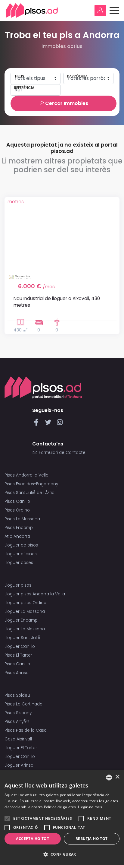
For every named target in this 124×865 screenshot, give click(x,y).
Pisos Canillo (17, 501)
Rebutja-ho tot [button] (92, 838)
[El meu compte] (100, 10)
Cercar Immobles (66, 103)
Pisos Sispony (18, 713)
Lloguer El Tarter (21, 748)
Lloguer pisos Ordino (25, 603)
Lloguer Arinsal (19, 765)
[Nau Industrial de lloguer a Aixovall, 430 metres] (62, 236)
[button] (62, 854)
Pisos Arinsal (17, 673)
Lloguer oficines (21, 554)
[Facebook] (37, 424)
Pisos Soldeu (17, 695)
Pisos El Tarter (18, 655)
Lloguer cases (19, 563)
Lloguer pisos (18, 585)
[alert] (62, 817)
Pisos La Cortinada (23, 704)
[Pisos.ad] (43, 387)
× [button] (117, 777)
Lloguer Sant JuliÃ (23, 638)
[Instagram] (60, 424)
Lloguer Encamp (21, 620)
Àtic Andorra (17, 536)
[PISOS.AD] (32, 10)
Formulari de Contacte (61, 452)
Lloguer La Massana (25, 611)
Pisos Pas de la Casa (26, 730)
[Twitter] (49, 424)
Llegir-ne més (90, 807)
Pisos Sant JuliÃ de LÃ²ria (29, 493)
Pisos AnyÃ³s (17, 721)
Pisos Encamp (19, 528)
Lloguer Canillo (20, 646)
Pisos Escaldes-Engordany (31, 484)
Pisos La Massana (22, 519)
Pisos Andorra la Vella (26, 475)
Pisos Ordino (17, 510)
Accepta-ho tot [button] (32, 838)
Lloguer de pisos (21, 545)
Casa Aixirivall (18, 739)
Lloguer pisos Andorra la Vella (35, 594)
